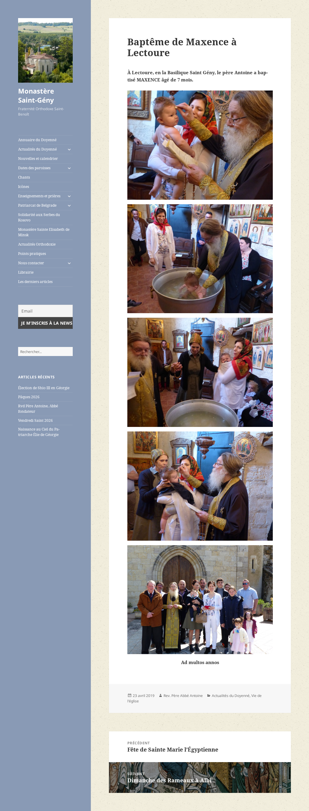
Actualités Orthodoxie (37, 244)
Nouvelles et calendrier (38, 158)
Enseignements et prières (39, 196)
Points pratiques (32, 253)
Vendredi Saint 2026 (35, 420)
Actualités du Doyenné (37, 149)
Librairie (25, 272)
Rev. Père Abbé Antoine (183, 695)
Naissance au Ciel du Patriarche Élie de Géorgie (39, 432)
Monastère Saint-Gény (36, 95)
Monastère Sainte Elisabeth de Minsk (43, 232)
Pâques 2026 (29, 396)
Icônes (23, 186)
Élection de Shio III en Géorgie (43, 387)
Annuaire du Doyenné (37, 139)
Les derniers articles (35, 281)
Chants (24, 177)
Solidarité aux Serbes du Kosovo (39, 217)
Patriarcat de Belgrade (37, 205)
